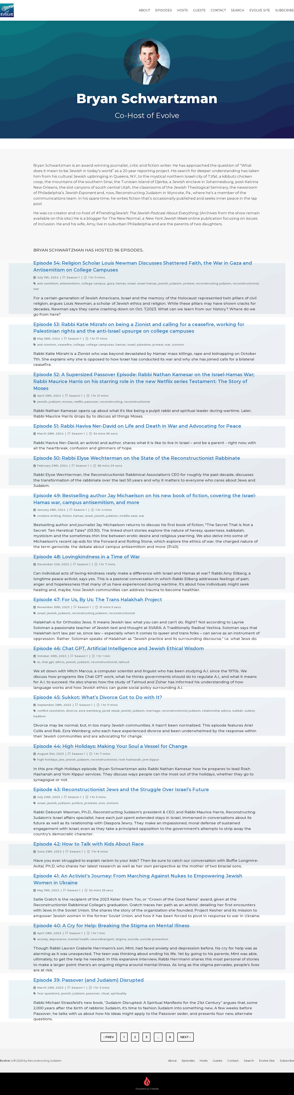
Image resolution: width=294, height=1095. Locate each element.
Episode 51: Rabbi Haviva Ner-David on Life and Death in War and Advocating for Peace (137, 426)
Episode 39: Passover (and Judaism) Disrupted (88, 980)
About (144, 10)
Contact (218, 10)
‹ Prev (109, 1037)
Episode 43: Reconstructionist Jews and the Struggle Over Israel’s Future (121, 789)
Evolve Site (259, 10)
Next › (185, 1037)
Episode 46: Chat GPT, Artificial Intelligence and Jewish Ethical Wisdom (118, 648)
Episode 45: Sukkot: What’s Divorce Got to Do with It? (97, 697)
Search (237, 10)
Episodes (163, 10)
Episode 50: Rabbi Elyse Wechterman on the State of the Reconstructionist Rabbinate (136, 458)
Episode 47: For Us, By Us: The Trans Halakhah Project (97, 599)
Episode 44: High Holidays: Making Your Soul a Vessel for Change (110, 746)
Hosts (182, 10)
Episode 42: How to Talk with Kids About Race (88, 844)
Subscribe (284, 10)
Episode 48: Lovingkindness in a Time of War (86, 556)
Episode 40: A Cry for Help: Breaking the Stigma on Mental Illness (111, 925)
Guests (199, 10)
